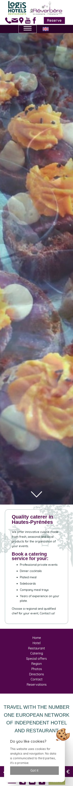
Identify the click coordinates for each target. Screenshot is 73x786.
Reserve (54, 20)
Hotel (36, 643)
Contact (37, 679)
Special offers (36, 659)
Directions (36, 674)
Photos (36, 669)
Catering (36, 653)
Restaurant (36, 648)
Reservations (37, 684)
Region (36, 664)
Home (36, 638)
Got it (34, 770)
